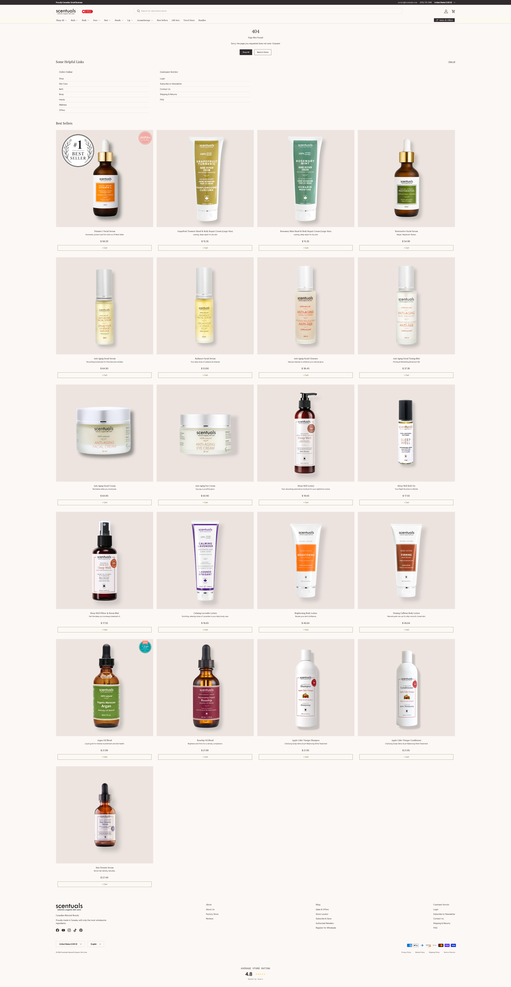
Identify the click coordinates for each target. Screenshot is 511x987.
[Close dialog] (318, 450)
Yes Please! (288, 514)
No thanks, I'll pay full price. (289, 524)
